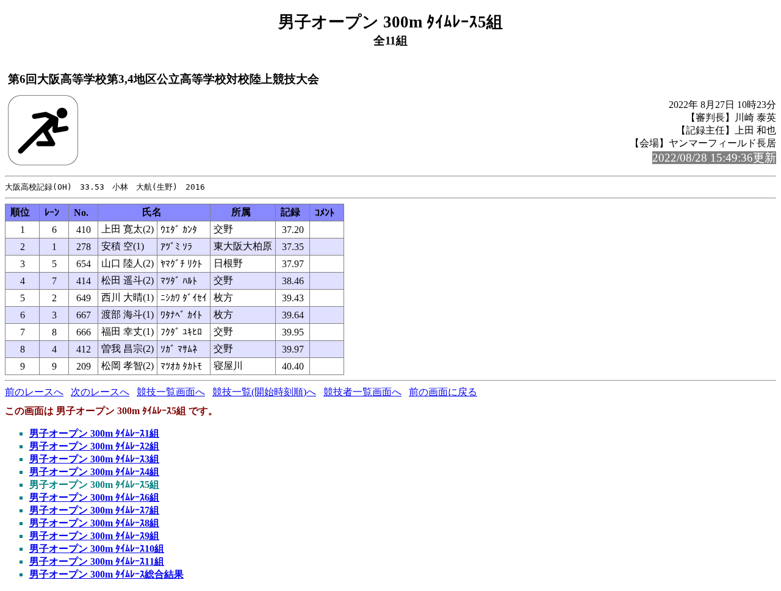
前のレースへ (34, 392)
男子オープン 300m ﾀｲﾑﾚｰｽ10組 (96, 548)
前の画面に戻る (443, 392)
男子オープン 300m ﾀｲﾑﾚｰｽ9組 (94, 536)
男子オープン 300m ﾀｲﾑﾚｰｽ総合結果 (106, 574)
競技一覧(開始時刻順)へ (264, 392)
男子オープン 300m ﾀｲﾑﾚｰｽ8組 (94, 523)
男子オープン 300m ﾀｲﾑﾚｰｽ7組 (94, 510)
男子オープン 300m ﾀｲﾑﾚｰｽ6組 (94, 497)
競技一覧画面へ (171, 392)
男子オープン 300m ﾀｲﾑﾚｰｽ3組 (94, 459)
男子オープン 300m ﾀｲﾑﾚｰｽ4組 (94, 472)
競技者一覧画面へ (362, 392)
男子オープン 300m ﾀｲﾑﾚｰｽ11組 (96, 561)
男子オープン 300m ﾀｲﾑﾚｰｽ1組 (94, 433)
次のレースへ (100, 392)
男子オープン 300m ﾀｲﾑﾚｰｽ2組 (94, 446)
